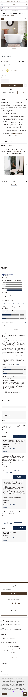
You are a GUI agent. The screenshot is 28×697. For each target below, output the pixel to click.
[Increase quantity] (8, 81)
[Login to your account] (5, 4)
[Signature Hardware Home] (14, 4)
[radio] (3, 70)
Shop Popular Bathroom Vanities (14, 652)
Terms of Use (4, 663)
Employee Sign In (5, 674)
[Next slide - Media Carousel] (26, 164)
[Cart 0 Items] (26, 4)
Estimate (22, 92)
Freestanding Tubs (14, 10)
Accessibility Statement (6, 669)
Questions (5, 400)
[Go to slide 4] (14, 48)
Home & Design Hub (8, 642)
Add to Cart (12, 85)
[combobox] (14, 8)
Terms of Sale (4, 666)
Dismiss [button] (4, 693)
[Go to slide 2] (12, 48)
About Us (4, 635)
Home (2, 10)
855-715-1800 (18, 1)
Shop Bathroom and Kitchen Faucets (14, 651)
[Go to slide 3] (13, 48)
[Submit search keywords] (2, 8)
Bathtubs (7, 10)
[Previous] (1, 1)
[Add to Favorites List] (25, 85)
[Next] (26, 1)
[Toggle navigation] (2, 4)
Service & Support (8, 638)
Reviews (4, 268)
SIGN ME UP (14, 593)
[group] (13, 1)
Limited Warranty (17, 133)
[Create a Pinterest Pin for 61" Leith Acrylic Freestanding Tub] (2, 18)
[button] (27, 677)
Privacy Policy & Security (6, 671)
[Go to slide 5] (15, 48)
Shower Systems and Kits (14, 649)
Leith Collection (10, 15)
